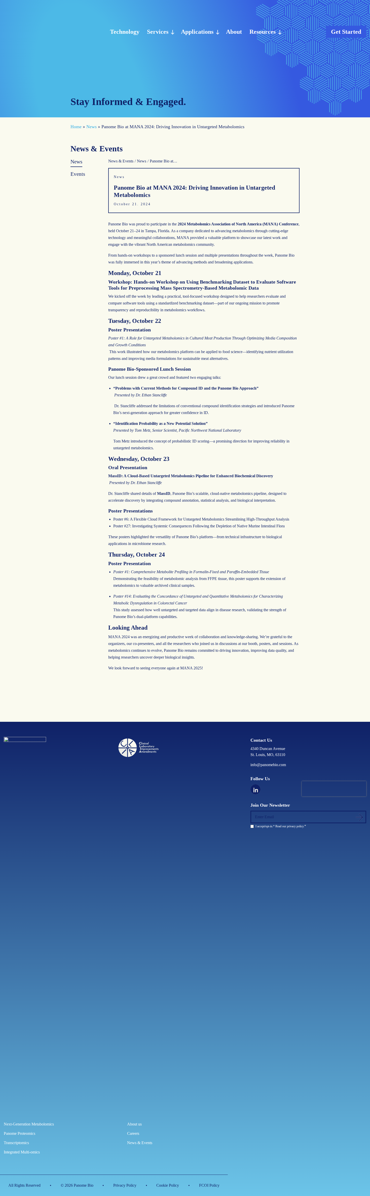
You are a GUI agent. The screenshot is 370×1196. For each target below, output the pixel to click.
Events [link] (77, 174)
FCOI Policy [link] (209, 1185)
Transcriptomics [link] (16, 1143)
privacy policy (295, 826)
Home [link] (76, 126)
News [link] (91, 126)
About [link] (234, 31)
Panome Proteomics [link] (19, 1133)
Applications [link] (197, 31)
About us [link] (134, 1124)
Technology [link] (124, 31)
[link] (29, 31)
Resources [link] (262, 31)
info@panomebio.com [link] (268, 765)
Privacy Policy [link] (124, 1185)
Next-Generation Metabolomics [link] (29, 1124)
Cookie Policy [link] (167, 1185)
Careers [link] (133, 1133)
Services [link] (157, 31)
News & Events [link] (120, 161)
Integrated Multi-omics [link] (22, 1152)
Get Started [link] (346, 31)
